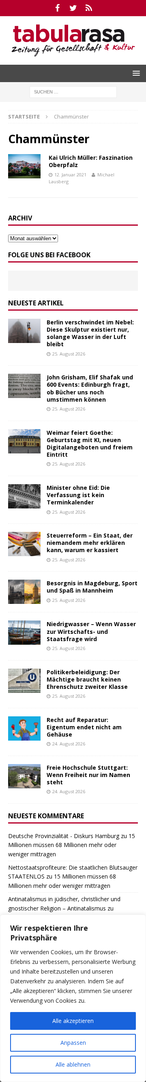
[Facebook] (57, 8)
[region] (73, 998)
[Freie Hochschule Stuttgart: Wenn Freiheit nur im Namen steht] (24, 776)
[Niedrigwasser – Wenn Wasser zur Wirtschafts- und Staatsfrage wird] (24, 632)
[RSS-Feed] (89, 8)
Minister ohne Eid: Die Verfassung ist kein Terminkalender (78, 495)
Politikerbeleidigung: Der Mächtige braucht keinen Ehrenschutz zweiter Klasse (87, 679)
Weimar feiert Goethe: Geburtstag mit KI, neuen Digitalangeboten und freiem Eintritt (90, 444)
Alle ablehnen (73, 1064)
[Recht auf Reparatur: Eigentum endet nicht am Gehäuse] (24, 728)
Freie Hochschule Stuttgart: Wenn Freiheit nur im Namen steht (88, 775)
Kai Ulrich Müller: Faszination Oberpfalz (91, 161)
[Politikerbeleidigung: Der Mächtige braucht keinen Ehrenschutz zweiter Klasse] (24, 681)
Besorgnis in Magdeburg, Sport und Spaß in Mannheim (92, 586)
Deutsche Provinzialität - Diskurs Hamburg (63, 836)
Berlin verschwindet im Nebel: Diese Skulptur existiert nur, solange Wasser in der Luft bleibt (90, 333)
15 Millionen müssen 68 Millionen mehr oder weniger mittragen (71, 845)
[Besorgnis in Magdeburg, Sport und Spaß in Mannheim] (24, 592)
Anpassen (73, 1042)
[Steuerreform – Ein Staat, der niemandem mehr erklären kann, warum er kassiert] (24, 544)
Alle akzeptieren (73, 1021)
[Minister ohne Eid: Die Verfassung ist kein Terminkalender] (24, 496)
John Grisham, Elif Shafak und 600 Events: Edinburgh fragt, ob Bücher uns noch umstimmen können (90, 388)
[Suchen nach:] (73, 91)
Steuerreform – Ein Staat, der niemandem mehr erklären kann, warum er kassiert (90, 542)
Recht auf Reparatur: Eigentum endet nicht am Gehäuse (84, 727)
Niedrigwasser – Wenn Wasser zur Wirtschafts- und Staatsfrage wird (91, 631)
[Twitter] (73, 8)
